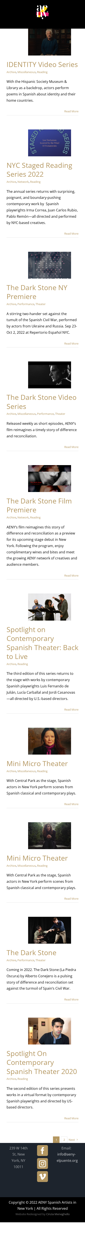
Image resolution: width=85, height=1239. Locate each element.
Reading (42, 72)
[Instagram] (42, 1163)
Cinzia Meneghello (58, 1214)
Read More (71, 111)
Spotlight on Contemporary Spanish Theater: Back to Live (42, 643)
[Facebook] (42, 1150)
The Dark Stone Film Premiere (39, 505)
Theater (41, 304)
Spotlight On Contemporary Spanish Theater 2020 (42, 1062)
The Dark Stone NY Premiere (37, 292)
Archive (11, 72)
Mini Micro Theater (37, 763)
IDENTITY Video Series (42, 64)
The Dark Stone (31, 952)
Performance (25, 304)
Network (23, 182)
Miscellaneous (26, 72)
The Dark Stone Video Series (41, 401)
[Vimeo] (42, 1176)
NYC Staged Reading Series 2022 (39, 169)
